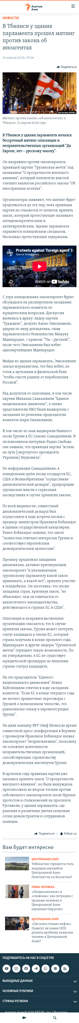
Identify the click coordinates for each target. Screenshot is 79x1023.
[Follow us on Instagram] (16, 969)
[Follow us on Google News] (55, 969)
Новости (11, 18)
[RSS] (65, 969)
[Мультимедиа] (24, 1017)
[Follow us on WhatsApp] (46, 969)
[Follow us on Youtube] (7, 969)
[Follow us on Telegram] (36, 969)
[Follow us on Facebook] (26, 969)
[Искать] (54, 1017)
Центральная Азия (45, 859)
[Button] (66, 67)
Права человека (43, 887)
